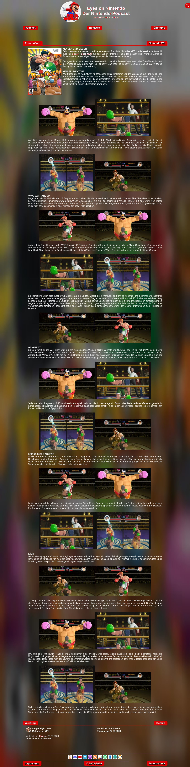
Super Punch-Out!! (82, 54)
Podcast (30, 27)
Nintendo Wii (157, 43)
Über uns (159, 27)
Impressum (32, 763)
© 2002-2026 (94, 763)
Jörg (41, 736)
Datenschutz (157, 763)
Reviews (94, 27)
